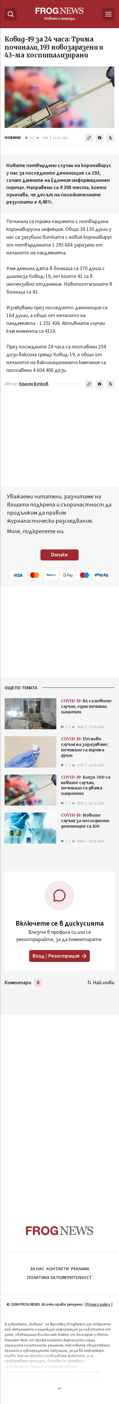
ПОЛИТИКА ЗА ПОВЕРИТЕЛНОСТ (59, 1277)
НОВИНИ (13, 137)
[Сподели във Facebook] (100, 138)
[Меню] (108, 14)
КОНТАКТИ (58, 1269)
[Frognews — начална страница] (59, 1230)
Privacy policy (98, 1304)
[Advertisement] (59, 1109)
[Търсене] (11, 14)
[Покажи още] (59, 1388)
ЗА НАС (37, 1269)
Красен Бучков (34, 384)
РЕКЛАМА (80, 1269)
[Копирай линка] (89, 138)
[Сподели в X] (110, 138)
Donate (59, 554)
